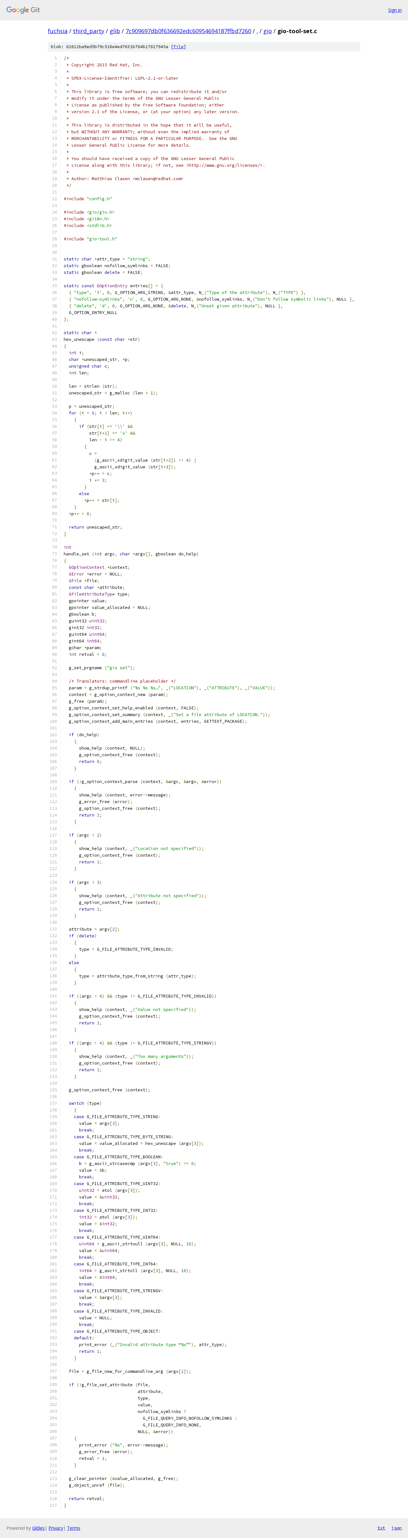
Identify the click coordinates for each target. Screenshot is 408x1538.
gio (267, 31)
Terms (73, 1528)
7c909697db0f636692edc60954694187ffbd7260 (188, 31)
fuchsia (58, 31)
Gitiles (38, 1528)
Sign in (395, 10)
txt (381, 1528)
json (396, 1528)
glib (115, 31)
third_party (88, 31)
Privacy (55, 1528)
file (178, 46)
